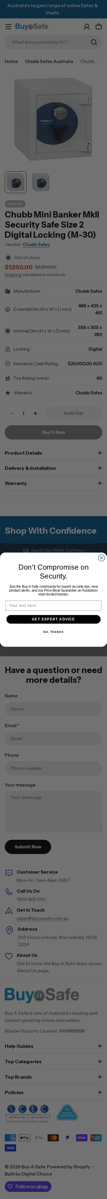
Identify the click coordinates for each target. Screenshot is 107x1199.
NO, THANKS (53, 632)
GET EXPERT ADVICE (53, 619)
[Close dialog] (101, 557)
